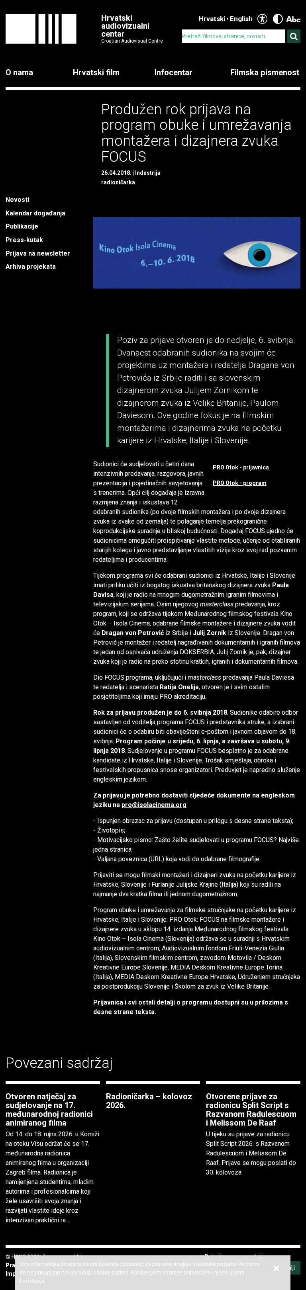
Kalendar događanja (35, 213)
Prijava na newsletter (38, 253)
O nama (19, 72)
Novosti (17, 199)
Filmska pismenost (264, 72)
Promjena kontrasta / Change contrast (278, 19)
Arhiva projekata (31, 266)
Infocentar (173, 72)
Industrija (148, 173)
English (241, 19)
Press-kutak (24, 240)
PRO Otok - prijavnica (241, 467)
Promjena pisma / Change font (293, 19)
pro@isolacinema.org (154, 805)
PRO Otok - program (240, 483)
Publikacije (22, 226)
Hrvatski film (96, 72)
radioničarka (118, 182)
